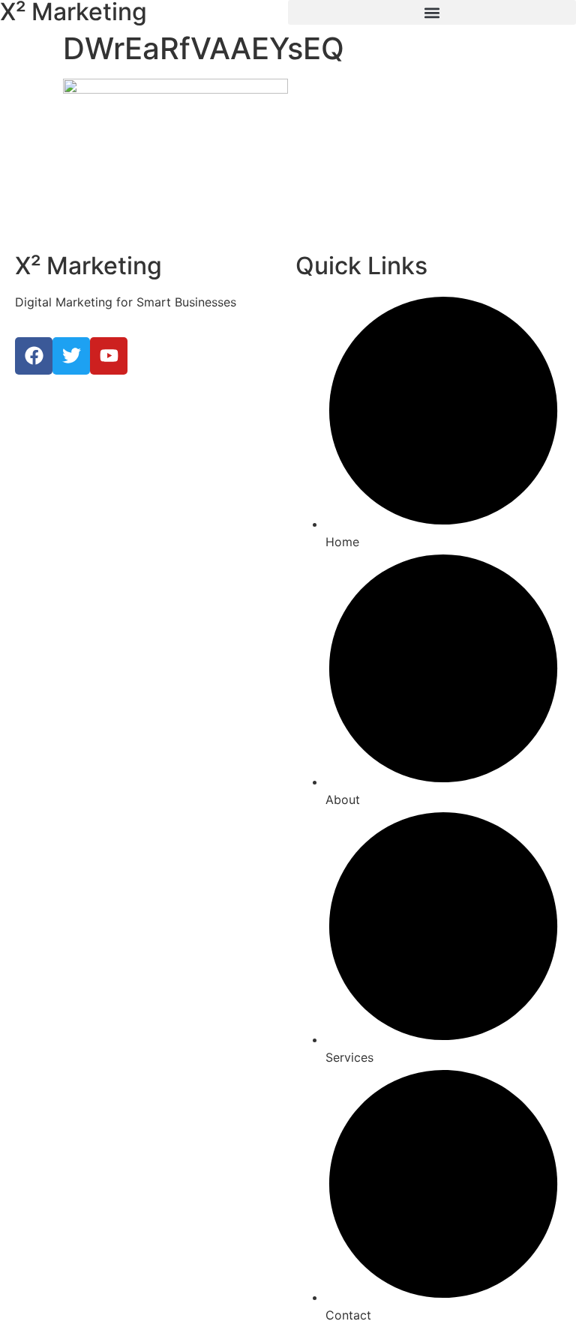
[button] (432, 12)
